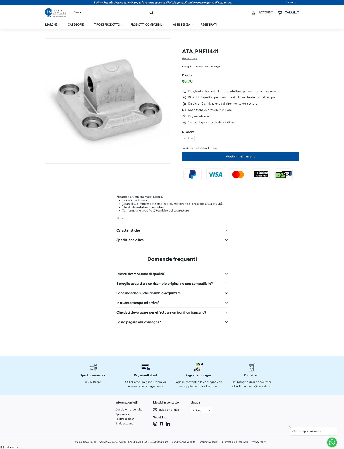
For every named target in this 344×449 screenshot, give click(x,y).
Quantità (188, 132)
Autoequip (189, 58)
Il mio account (124, 423)
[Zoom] (107, 101)
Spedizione (188, 148)
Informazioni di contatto (235, 441)
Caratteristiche (128, 230)
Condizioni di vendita (129, 409)
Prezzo (187, 75)
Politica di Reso (125, 418)
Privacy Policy (259, 441)
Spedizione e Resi (130, 240)
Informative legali (208, 441)
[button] (9, 447)
